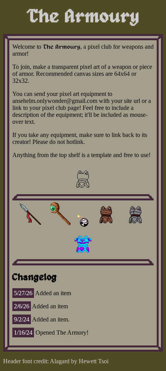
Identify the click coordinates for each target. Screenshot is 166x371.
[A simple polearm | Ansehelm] (30, 226)
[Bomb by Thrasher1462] (83, 226)
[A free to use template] (83, 190)
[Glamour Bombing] (60, 226)
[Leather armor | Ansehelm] (106, 226)
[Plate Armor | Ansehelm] (135, 226)
